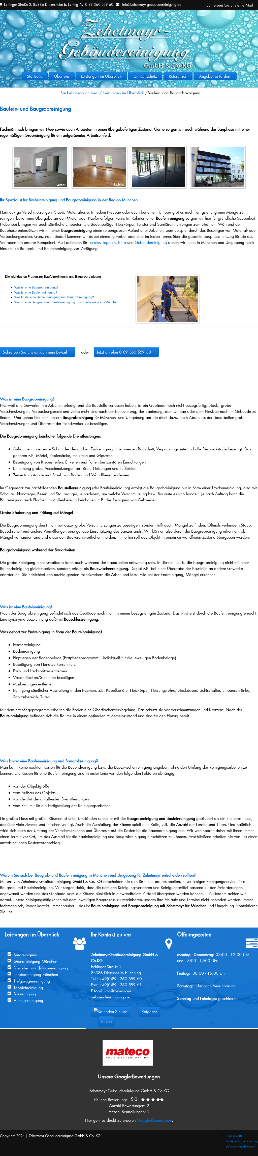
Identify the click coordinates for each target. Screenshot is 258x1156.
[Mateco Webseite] (127, 1041)
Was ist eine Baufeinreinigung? (35, 292)
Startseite (34, 76)
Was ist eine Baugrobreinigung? (36, 287)
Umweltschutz (145, 76)
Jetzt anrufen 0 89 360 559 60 (126, 352)
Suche (106, 1021)
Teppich (109, 242)
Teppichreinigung (28, 987)
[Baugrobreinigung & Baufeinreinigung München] (40, 147)
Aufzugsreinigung (28, 1000)
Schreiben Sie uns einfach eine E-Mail (37, 352)
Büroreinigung (25, 954)
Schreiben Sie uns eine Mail (230, 5)
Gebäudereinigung (151, 242)
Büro (122, 242)
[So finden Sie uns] (110, 1011)
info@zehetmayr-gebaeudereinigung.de (151, 4)
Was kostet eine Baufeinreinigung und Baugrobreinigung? (54, 297)
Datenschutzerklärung (242, 1141)
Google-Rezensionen (154, 1120)
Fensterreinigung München (36, 974)
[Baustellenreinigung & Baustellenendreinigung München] (218, 147)
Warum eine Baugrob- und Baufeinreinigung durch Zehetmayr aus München (66, 302)
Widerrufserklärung (240, 1146)
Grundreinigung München (35, 961)
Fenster (94, 242)
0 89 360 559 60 (99, 4)
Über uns (61, 76)
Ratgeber (149, 1011)
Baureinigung (25, 993)
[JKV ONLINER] (129, 22)
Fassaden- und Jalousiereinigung (41, 967)
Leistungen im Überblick (101, 76)
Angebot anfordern (215, 76)
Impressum (234, 1135)
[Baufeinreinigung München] (159, 147)
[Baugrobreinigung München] (99, 147)
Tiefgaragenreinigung (32, 981)
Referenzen (178, 76)
